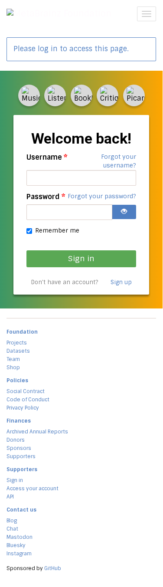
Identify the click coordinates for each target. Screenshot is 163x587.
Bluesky (16, 545)
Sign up (121, 282)
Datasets (18, 351)
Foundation (22, 331)
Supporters (21, 456)
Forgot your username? (118, 161)
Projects (17, 342)
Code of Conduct (28, 399)
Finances (19, 420)
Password (45, 196)
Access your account (33, 488)
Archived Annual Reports (37, 431)
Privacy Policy (23, 407)
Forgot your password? (102, 196)
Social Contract (26, 391)
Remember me (57, 230)
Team (13, 359)
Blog (12, 520)
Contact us (21, 509)
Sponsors (19, 448)
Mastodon (20, 537)
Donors (16, 439)
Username (47, 157)
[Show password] (124, 212)
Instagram (19, 553)
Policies (17, 380)
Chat (12, 528)
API (10, 496)
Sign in (81, 258)
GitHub (52, 568)
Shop (13, 367)
